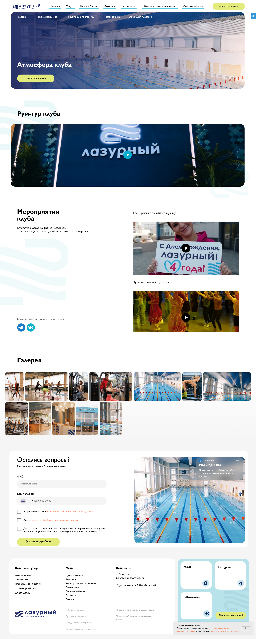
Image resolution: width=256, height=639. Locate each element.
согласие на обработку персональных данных (53, 520)
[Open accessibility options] (253, 16)
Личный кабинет (75, 591)
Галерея (70, 600)
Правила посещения (75, 616)
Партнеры (71, 596)
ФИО (20, 477)
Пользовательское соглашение (80, 629)
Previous (129, 278)
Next (242, 278)
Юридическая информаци (78, 623)
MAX (187, 567)
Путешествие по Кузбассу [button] (151, 219)
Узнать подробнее (38, 542)
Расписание (72, 587)
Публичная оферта (74, 610)
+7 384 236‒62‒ (143, 586)
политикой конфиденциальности (225, 631)
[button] (229, 6)
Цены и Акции (74, 575)
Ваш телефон (25, 494)
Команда (70, 579)
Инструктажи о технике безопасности (135, 610)
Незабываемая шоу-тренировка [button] (154, 288)
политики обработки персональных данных (70, 512)
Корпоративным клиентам (80, 583)
